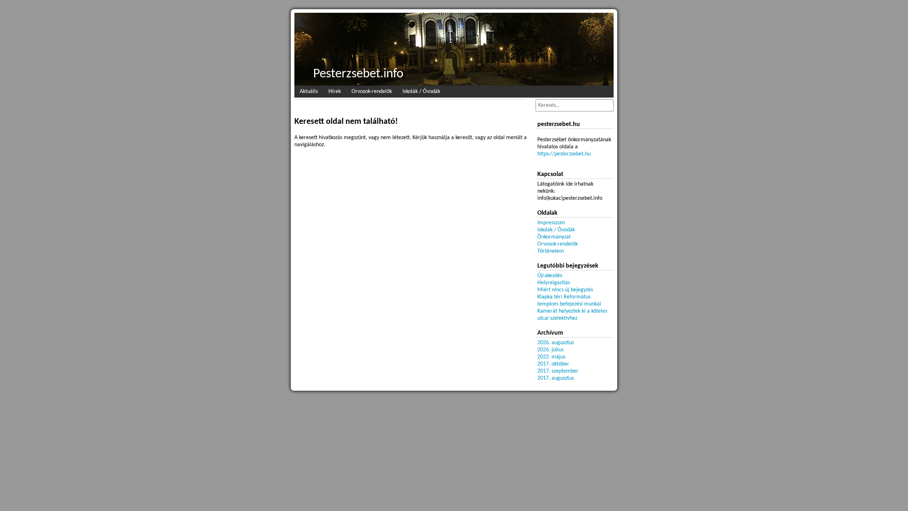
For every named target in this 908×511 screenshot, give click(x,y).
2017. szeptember (557, 371)
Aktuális (309, 91)
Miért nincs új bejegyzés (565, 290)
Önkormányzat (554, 237)
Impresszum (551, 223)
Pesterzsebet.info (358, 74)
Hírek (334, 91)
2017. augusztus (555, 378)
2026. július (550, 350)
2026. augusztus (555, 343)
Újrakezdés (549, 276)
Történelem (550, 251)
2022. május (551, 357)
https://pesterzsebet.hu (564, 154)
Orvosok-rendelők (371, 91)
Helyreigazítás (553, 283)
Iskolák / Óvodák (421, 91)
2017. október (553, 364)
